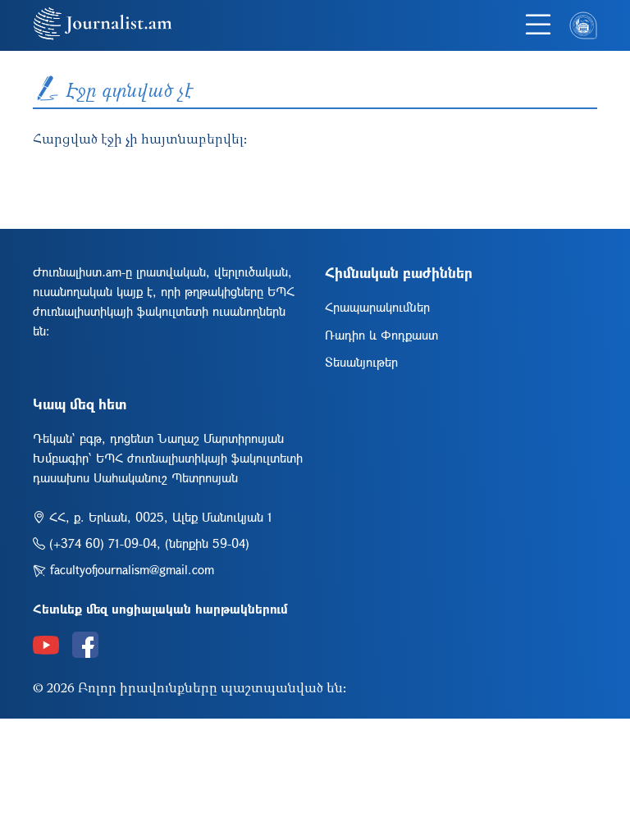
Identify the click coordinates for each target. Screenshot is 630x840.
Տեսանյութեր (361, 362)
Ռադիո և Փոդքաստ (381, 334)
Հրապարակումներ (377, 307)
